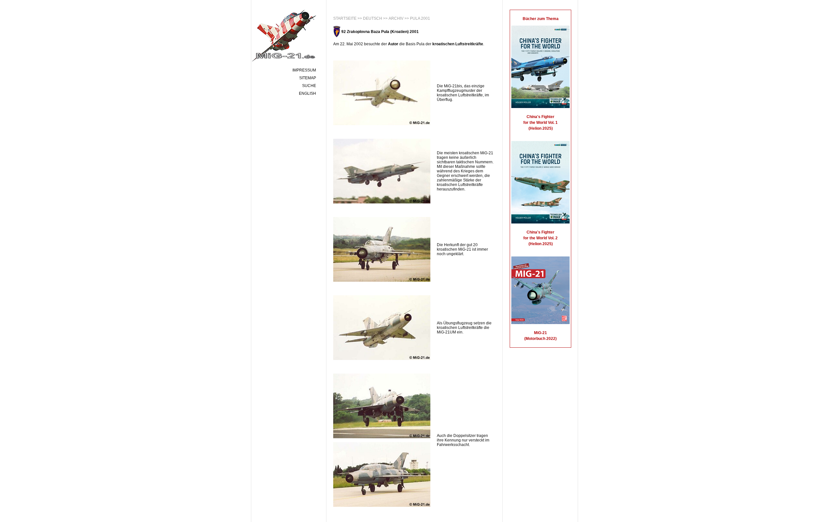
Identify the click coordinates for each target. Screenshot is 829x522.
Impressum (304, 70)
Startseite (345, 18)
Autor (393, 44)
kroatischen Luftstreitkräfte (457, 44)
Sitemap (307, 78)
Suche (309, 85)
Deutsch (372, 18)
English (307, 93)
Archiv (396, 18)
